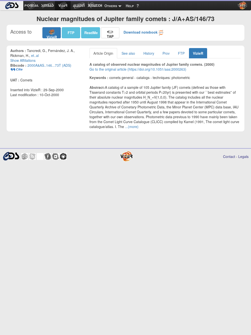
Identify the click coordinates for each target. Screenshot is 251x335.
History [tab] (148, 53)
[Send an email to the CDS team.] (24, 156)
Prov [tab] (166, 53)
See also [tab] (128, 53)
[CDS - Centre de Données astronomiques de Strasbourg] (11, 156)
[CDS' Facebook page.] (47, 156)
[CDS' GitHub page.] (63, 156)
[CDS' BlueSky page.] (40, 156)
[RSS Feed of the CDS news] (32, 156)
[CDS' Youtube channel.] (55, 156)
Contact (229, 156)
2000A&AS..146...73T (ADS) (49, 65)
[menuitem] (11, 5)
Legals (243, 156)
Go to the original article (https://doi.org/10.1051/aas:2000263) (137, 69)
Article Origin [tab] (103, 53)
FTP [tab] (181, 53)
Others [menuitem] (110, 5)
